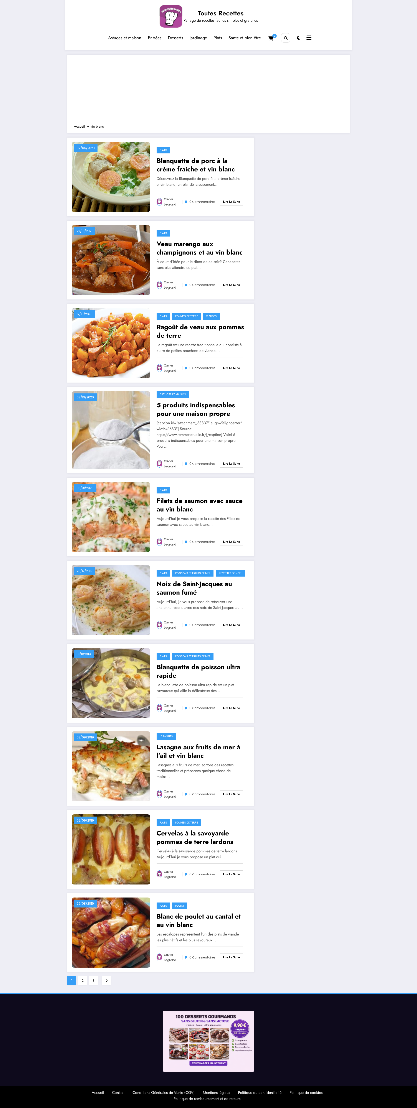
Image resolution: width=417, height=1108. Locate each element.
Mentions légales (216, 1092)
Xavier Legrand (170, 202)
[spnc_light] (298, 38)
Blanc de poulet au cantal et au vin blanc (199, 920)
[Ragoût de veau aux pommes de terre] (111, 342)
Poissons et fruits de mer (192, 573)
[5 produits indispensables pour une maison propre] (111, 429)
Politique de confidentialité (259, 1092)
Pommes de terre (186, 316)
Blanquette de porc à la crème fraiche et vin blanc (196, 164)
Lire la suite (231, 201)
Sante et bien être (244, 38)
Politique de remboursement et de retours (207, 1098)
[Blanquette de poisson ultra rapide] (111, 682)
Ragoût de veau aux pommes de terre (200, 331)
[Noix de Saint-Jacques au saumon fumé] (111, 599)
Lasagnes (166, 736)
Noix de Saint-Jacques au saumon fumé (194, 588)
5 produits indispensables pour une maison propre (196, 409)
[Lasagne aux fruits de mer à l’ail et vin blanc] (111, 765)
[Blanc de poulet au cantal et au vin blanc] (111, 932)
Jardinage (198, 38)
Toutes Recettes (220, 13)
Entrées (154, 38)
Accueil (98, 1092)
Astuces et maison (124, 38)
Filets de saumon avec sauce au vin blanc (200, 504)
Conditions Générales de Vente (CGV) (163, 1092)
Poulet (179, 905)
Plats (217, 38)
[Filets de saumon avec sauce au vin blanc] (111, 516)
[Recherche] (285, 38)
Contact (118, 1092)
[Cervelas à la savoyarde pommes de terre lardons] (111, 849)
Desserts (175, 38)
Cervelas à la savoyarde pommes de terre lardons (195, 837)
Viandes (211, 316)
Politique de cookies (306, 1092)
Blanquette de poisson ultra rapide (198, 671)
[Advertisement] (208, 91)
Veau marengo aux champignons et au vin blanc (200, 248)
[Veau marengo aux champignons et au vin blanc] (111, 259)
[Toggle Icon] (308, 38)
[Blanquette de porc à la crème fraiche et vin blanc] (111, 176)
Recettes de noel (230, 573)
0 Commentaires (202, 202)
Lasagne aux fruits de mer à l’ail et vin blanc (198, 751)
